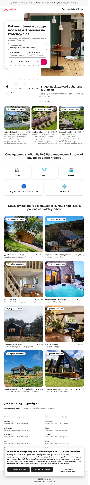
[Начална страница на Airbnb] (10, 9)
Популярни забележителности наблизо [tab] (38, 408)
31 (11, 93)
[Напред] (48, 101)
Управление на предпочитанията (67, 470)
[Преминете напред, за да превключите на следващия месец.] (37, 61)
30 (37, 88)
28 (29, 88)
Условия (52, 481)
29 (33, 88)
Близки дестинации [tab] (12, 408)
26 (20, 88)
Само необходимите (42, 469)
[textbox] (18, 55)
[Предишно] (40, 101)
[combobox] (27, 47)
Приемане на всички (18, 469)
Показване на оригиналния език (66, 3)
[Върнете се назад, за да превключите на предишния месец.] (12, 61)
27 (24, 88)
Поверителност (40, 481)
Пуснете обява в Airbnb (72, 9)
